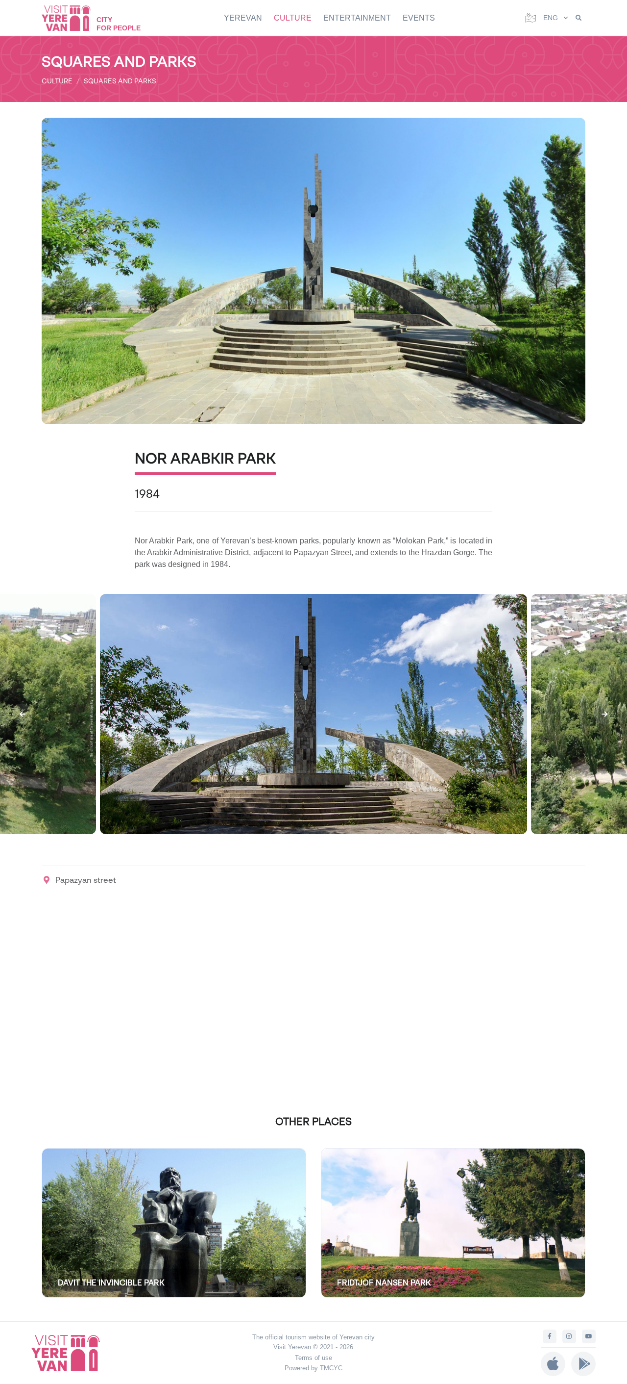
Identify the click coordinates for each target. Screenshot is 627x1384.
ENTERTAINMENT (357, 18)
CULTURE (293, 18)
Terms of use (313, 1357)
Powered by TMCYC (313, 1368)
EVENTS (419, 18)
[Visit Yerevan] (71, 18)
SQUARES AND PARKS (120, 81)
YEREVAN (243, 18)
